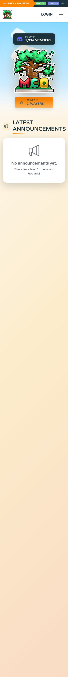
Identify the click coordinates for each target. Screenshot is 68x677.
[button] (34, 39)
